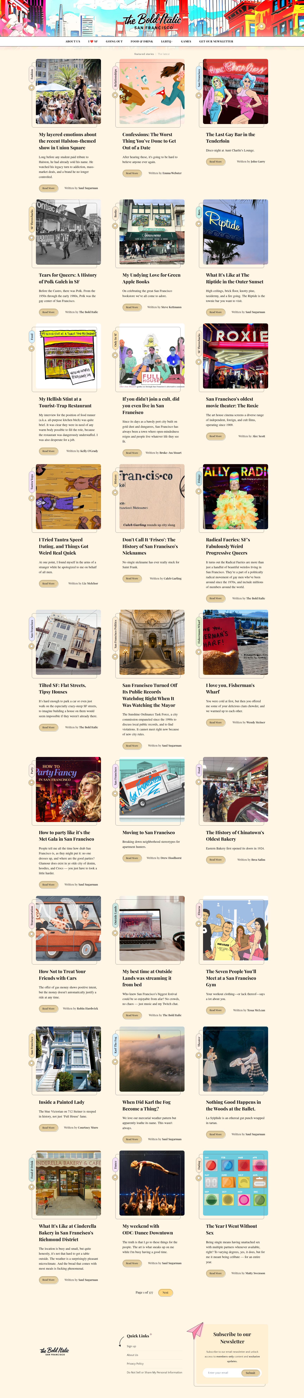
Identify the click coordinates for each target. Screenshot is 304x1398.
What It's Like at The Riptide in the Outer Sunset (234, 278)
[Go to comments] (31, 88)
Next (165, 1292)
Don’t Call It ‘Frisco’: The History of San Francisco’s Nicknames (150, 546)
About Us (72, 41)
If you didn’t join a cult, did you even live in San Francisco (150, 405)
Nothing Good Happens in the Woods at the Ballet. (233, 1105)
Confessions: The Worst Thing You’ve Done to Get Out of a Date (149, 141)
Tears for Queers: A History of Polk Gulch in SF (68, 278)
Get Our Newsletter (216, 41)
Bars (199, 212)
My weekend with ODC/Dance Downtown (147, 1229)
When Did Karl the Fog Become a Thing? (146, 1105)
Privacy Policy (135, 1363)
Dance (115, 1165)
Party (32, 770)
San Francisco (199, 78)
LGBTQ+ (167, 41)
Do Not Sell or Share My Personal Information (154, 1372)
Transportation (32, 916)
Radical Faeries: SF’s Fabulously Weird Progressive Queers (228, 546)
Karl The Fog (115, 1045)
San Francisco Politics (115, 634)
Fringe (199, 478)
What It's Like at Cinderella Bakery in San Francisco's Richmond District (67, 1232)
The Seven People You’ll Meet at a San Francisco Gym (231, 978)
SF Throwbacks (32, 219)
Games (186, 41)
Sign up (131, 1346)
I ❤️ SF (93, 41)
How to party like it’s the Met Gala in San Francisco (66, 835)
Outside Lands (115, 915)
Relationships (115, 78)
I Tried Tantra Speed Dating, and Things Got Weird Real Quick (63, 546)
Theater (199, 1042)
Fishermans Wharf (199, 632)
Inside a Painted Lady (62, 1102)
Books (115, 213)
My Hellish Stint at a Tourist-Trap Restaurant (65, 402)
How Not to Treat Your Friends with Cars (62, 974)
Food (32, 337)
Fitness (199, 910)
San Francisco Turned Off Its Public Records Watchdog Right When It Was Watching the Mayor (149, 695)
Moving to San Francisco (148, 832)
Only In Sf (115, 340)
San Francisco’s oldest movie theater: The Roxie (232, 402)
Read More (50, 189)
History (115, 479)
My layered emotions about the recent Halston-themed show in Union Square (67, 141)
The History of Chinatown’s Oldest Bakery (235, 835)
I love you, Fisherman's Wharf (230, 688)
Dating (199, 1165)
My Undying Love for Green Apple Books (151, 278)
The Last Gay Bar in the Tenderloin (230, 137)
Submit (250, 1373)
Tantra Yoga (32, 482)
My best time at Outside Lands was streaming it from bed (147, 978)
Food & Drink (142, 41)
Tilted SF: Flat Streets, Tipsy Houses (62, 688)
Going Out (114, 41)
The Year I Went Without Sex (231, 1229)
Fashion (32, 74)
